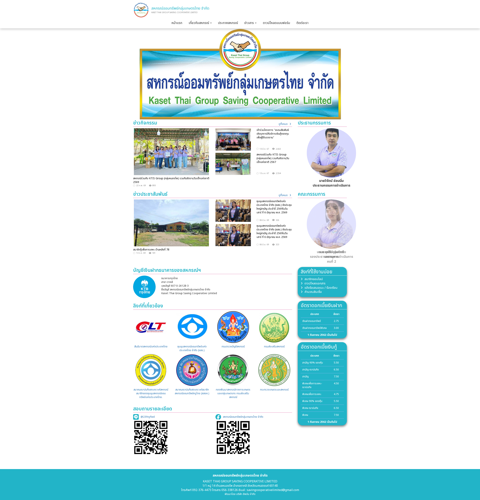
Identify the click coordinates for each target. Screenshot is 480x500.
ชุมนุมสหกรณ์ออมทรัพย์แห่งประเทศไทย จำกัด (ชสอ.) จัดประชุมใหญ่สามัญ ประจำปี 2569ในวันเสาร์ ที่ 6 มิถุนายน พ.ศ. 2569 (274, 206)
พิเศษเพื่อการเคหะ (311, 394)
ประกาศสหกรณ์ (228, 23)
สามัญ (305, 377)
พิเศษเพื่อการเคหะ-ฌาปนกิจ (312, 385)
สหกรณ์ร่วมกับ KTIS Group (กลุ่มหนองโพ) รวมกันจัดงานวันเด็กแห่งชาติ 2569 (171, 180)
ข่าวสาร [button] (249, 23)
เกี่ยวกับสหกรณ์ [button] (199, 23)
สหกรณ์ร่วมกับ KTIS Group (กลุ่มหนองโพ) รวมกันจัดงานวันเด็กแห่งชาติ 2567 (272, 158)
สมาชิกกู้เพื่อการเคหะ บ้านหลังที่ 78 (151, 250)
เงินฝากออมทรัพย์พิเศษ (314, 328)
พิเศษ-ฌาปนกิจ (310, 408)
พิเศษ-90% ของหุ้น (312, 401)
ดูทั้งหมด (283, 124)
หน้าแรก (177, 23)
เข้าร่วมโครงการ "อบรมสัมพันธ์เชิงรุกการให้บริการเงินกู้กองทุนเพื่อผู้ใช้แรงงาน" (272, 133)
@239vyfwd (148, 417)
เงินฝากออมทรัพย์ (311, 321)
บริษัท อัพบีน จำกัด (245, 494)
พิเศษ (305, 415)
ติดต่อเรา (302, 23)
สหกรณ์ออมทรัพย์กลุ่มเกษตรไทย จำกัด (243, 417)
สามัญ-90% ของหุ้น (312, 363)
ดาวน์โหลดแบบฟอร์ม (276, 23)
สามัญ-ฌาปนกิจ (310, 370)
